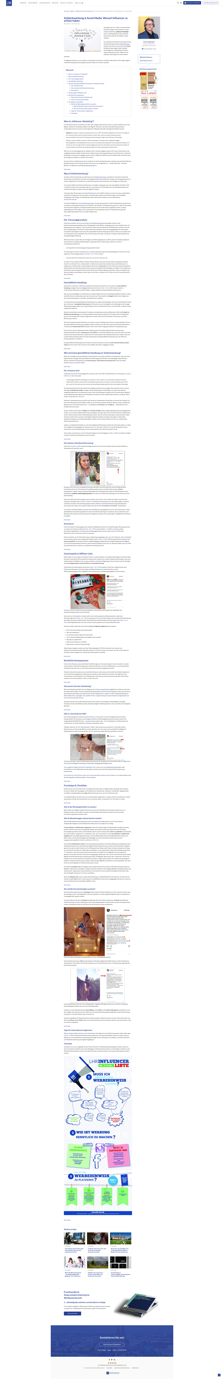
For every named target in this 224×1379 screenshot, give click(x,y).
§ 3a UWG (117, 531)
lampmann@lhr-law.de (150, 49)
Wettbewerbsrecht (94, 193)
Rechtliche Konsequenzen (76, 95)
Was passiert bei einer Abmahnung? (81, 97)
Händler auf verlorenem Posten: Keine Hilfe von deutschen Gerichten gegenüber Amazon (95, 1275)
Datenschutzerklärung (122, 1368)
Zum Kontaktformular (112, 1344)
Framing (66, 1014)
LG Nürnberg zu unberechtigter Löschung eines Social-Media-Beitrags (120, 1274)
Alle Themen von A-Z (146, 60)
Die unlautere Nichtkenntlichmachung (82, 88)
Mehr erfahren (72, 1313)
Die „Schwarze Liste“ (77, 85)
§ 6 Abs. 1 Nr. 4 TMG (95, 567)
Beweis (120, 427)
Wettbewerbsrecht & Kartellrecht (84, 11)
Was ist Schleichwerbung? (76, 76)
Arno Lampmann (149, 42)
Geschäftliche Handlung (75, 81)
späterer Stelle (79, 362)
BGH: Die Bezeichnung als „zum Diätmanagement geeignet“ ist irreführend (73, 1274)
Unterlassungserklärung (102, 689)
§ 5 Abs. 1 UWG (102, 539)
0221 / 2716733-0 (119, 1350)
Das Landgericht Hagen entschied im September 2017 (80, 767)
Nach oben (67, 169)
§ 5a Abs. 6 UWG (113, 433)
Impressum (135, 1368)
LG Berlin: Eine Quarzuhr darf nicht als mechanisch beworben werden (97, 1250)
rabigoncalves (126, 761)
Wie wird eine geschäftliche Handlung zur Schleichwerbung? (86, 83)
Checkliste (74, 113)
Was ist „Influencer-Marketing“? (78, 74)
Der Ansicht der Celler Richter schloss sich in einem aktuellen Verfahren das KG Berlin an (90, 775)
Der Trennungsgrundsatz (75, 79)
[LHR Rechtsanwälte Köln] (9, 3)
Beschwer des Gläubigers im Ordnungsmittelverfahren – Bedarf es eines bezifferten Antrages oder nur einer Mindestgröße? (119, 1252)
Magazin (72, 11)
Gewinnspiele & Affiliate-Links (77, 93)
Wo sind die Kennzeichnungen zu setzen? (86, 108)
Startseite (66, 11)
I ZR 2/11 (81, 396)
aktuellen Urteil (93, 717)
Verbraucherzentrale (70, 199)
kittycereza (67, 610)
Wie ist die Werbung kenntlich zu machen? (83, 104)
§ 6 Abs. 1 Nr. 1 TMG (91, 254)
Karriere (109, 1368)
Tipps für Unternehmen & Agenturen (82, 111)
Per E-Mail (102, 1350)
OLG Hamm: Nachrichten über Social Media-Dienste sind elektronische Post (74, 1250)
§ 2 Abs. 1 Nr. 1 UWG (106, 288)
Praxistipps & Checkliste (75, 102)
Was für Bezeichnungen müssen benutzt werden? (88, 106)
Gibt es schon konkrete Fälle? (80, 99)
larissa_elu (78, 487)
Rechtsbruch (75, 90)
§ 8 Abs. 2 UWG (68, 1035)
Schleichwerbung (124, 44)
